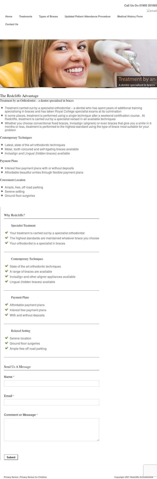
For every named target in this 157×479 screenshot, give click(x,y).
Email (9, 396)
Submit (11, 457)
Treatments (25, 16)
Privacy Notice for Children (33, 477)
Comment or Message (21, 415)
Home (8, 16)
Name (9, 377)
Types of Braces (48, 16)
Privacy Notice (11, 477)
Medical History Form (130, 16)
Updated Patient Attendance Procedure (87, 16)
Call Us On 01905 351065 (140, 5)
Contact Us (11, 24)
